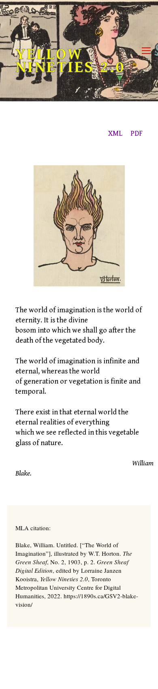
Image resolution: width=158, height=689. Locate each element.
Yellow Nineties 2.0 (70, 61)
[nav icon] (146, 50)
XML (115, 133)
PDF (136, 133)
